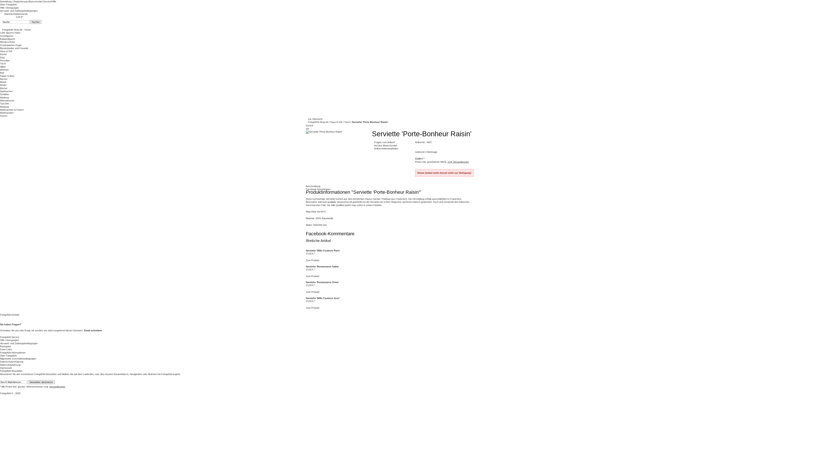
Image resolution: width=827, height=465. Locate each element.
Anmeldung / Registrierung (14, 1)
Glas (2, 57)
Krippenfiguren (7, 39)
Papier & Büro (7, 76)
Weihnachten (7, 113)
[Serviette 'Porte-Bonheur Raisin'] (324, 131)
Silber (3, 66)
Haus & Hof (336, 122)
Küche (3, 54)
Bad (2, 72)
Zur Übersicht (315, 119)
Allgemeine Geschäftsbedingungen (18, 358)
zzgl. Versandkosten (458, 162)
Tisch (3, 63)
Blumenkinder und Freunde (14, 48)
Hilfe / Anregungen (9, 7)
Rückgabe (5, 346)
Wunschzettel (35, 1)
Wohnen (4, 69)
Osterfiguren (6, 36)
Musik (3, 82)
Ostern (3, 116)
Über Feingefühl (8, 4)
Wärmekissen (7, 100)
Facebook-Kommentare (318, 189)
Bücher (4, 79)
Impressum (6, 368)
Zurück (309, 125)
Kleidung (4, 97)
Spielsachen (6, 91)
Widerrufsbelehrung (10, 365)
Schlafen (4, 94)
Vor (307, 128)
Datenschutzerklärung (11, 361)
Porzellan (5, 60)
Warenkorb (10, 14)
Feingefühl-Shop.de (12, 29)
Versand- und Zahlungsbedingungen (19, 10)
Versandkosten (57, 386)
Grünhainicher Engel (10, 45)
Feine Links (6, 349)
